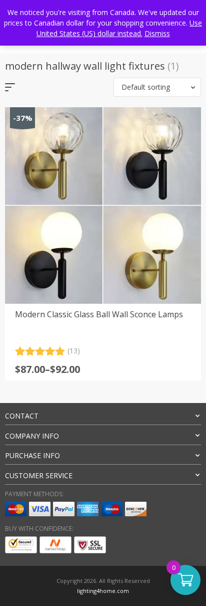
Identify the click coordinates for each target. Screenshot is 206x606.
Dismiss (157, 33)
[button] (157, 87)
